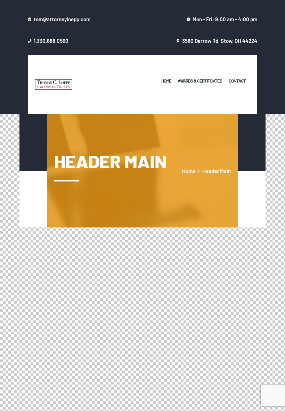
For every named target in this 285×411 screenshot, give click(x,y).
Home (188, 171)
